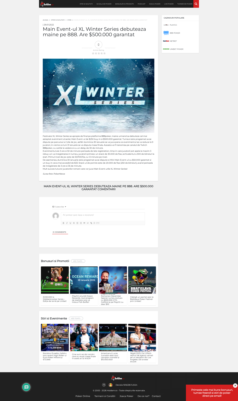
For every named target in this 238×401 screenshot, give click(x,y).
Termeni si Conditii (104, 396)
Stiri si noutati (86, 4)
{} (94, 223)
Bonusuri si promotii (124, 4)
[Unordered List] (81, 223)
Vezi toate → (78, 261)
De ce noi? (143, 396)
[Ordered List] (77, 223)
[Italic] (67, 223)
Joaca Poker (154, 4)
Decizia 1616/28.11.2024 (126, 385)
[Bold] (63, 223)
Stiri (69, 20)
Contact (156, 396)
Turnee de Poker (184, 4)
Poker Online (82, 396)
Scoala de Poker (104, 4)
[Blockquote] (84, 223)
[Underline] (70, 223)
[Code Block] (87, 223)
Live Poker (169, 4)
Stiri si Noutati (58, 20)
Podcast (141, 4)
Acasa (45, 20)
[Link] (91, 223)
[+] (98, 223)
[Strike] (74, 223)
